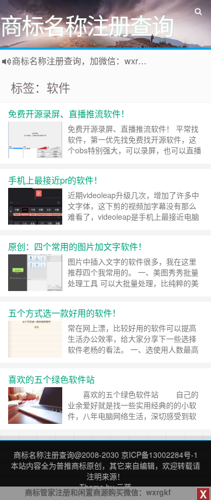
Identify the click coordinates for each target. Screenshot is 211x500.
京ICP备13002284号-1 (159, 454)
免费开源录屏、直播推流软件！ (68, 113)
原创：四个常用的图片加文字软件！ (77, 246)
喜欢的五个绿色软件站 (51, 379)
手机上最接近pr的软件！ (55, 180)
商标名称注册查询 (44, 454)
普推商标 (71, 465)
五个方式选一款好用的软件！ (64, 313)
